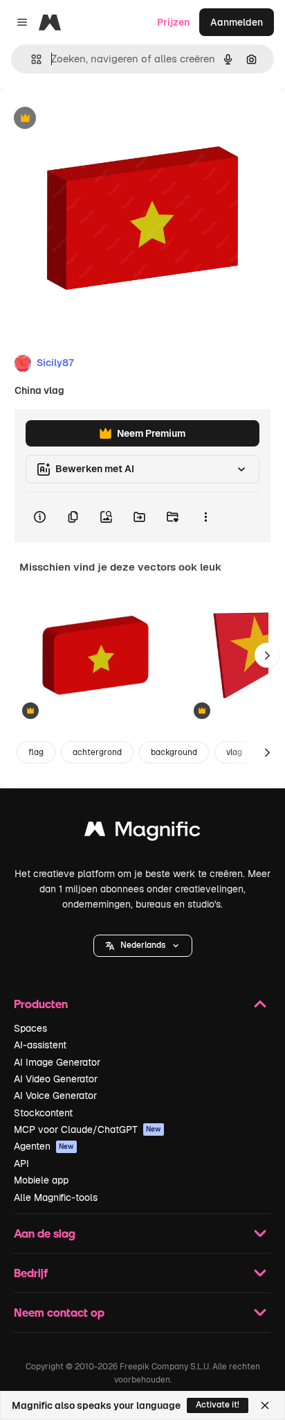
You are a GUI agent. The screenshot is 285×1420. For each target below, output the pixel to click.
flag (36, 752)
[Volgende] (267, 655)
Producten (41, 1003)
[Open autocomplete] (31, 59)
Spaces (30, 1028)
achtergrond (97, 752)
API (21, 1163)
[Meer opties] (205, 517)
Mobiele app (41, 1180)
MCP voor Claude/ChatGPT (87, 1129)
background (174, 752)
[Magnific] (142, 832)
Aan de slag (44, 1233)
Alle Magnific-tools (56, 1197)
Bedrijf (31, 1272)
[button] (142, 946)
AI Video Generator (56, 1079)
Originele (91, 118)
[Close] (265, 1405)
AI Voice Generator (55, 1095)
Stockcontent (43, 1113)
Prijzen (173, 22)
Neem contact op (59, 1312)
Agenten (44, 1146)
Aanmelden (236, 22)
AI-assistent (40, 1045)
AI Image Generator (57, 1062)
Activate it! (217, 1404)
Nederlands (142, 945)
